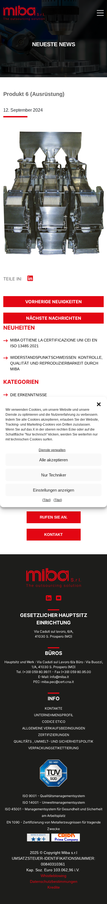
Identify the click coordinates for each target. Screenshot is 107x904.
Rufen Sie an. (53, 517)
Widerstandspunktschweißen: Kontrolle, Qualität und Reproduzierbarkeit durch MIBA (56, 363)
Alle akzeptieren (53, 459)
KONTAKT (53, 534)
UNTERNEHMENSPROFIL (53, 715)
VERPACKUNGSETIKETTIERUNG (53, 748)
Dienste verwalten (52, 450)
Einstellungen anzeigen (53, 489)
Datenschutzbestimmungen (53, 881)
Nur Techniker (53, 474)
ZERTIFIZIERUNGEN (53, 735)
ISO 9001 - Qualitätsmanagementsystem (53, 796)
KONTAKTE (53, 708)
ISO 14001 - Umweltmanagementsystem (53, 802)
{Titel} (46, 500)
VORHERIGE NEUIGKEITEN (53, 301)
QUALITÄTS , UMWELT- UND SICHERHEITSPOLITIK (53, 741)
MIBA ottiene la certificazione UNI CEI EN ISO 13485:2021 (53, 343)
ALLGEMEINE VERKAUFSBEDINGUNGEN (53, 728)
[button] (99, 404)
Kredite (53, 887)
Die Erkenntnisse (28, 395)
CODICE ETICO (53, 722)
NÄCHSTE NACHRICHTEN (53, 318)
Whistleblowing (53, 875)
